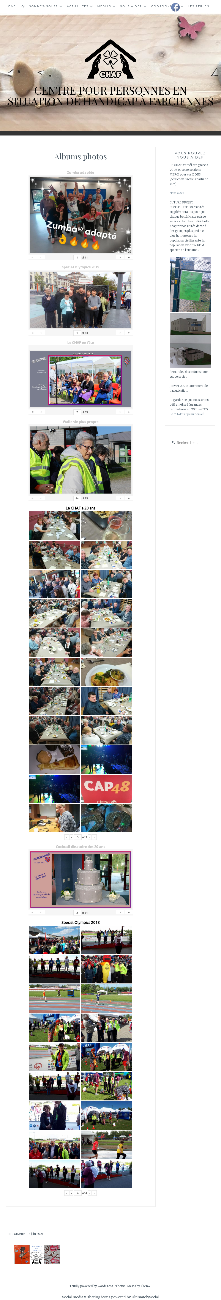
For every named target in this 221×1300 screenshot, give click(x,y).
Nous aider (131, 6)
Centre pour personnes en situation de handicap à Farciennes (110, 95)
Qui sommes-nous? (39, 6)
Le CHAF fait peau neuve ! (187, 414)
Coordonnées (165, 6)
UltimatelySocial (145, 1297)
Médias (104, 6)
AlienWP (146, 1286)
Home (11, 6)
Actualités (77, 6)
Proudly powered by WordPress (90, 1286)
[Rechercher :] (190, 443)
